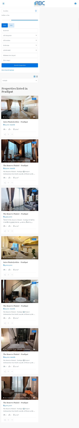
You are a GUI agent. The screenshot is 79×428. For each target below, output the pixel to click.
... (34, 174)
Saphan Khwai (12, 117)
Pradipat (20, 117)
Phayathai (20, 160)
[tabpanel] (20, 49)
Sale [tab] (11, 25)
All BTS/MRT (6, 50)
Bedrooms (6, 45)
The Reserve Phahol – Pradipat (15, 165)
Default (5, 80)
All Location (6, 40)
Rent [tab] (4, 25)
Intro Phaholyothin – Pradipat (15, 122)
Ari (6, 117)
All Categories (7, 35)
